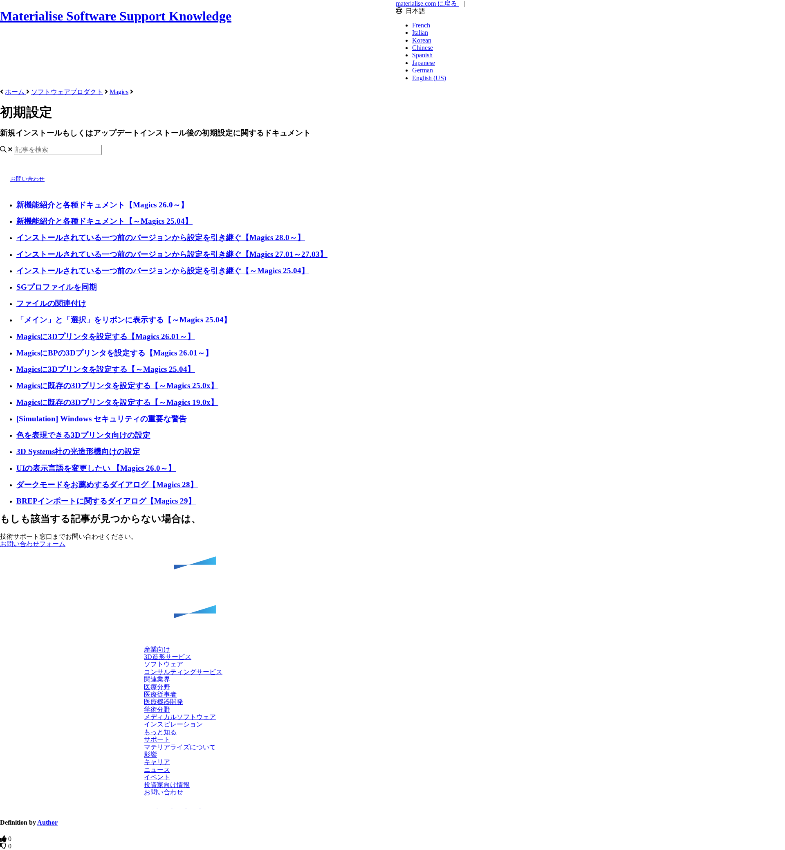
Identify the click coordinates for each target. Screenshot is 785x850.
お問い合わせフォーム (32, 543)
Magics (119, 91)
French (421, 25)
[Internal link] (392, 597)
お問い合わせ (27, 179)
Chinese (422, 47)
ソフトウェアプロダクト (67, 91)
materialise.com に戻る (427, 3)
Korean (421, 40)
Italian (420, 32)
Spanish (422, 55)
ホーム (15, 91)
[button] (173, 724)
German (422, 70)
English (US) (429, 77)
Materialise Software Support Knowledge (115, 16)
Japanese (423, 62)
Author (47, 822)
